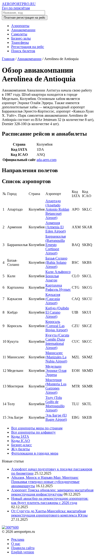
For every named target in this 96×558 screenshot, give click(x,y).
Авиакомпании (23, 30)
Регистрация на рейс (27, 47)
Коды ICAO (20, 441)
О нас (15, 544)
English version (22, 552)
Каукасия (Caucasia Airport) (52, 299)
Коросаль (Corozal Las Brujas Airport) (56, 326)
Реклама (17, 539)
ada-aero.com (46, 160)
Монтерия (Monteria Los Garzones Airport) (55, 386)
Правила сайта (22, 548)
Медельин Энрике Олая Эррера (55, 370)
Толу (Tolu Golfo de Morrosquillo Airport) (55, 404)
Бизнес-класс (21, 445)
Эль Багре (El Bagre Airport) (56, 417)
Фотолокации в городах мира (34, 453)
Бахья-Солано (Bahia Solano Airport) (56, 262)
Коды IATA (20, 436)
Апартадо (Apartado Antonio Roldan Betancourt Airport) (57, 209)
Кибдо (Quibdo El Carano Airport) (57, 312)
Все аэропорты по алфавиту (33, 432)
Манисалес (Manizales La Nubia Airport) (56, 357)
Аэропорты (20, 26)
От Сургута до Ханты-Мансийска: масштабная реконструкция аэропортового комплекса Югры (49, 513)
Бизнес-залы (21, 38)
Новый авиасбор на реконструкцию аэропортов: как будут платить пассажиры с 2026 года (49, 500)
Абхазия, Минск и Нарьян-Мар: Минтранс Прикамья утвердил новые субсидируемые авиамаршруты (45, 482)
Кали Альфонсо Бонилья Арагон (58, 276)
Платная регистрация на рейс (24, 17)
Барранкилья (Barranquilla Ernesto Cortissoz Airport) (55, 244)
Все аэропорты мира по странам (36, 428)
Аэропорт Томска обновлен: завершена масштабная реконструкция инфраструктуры (52, 492)
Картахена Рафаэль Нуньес (58, 287)
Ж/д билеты (20, 449)
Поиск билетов (23, 51)
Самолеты (19, 34)
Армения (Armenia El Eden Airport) (55, 227)
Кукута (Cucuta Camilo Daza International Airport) (57, 341)
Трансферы (20, 43)
